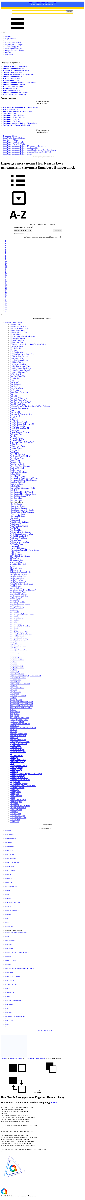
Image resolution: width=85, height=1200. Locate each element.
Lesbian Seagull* (16, 598)
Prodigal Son (14, 716)
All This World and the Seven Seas (22, 354)
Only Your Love (15, 692)
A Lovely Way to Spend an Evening (22, 336)
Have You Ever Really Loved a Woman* (24, 478)
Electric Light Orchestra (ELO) (16, 932)
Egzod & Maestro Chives (14, 1000)
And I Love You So (16, 362)
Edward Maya (10, 940)
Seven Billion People (17, 750)
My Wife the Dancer (17, 668)
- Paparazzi (11, 90)
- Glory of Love (20, 123)
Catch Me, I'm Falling (17, 404)
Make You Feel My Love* (19, 640)
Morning (13, 652)
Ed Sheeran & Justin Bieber (15, 1016)
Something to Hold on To (19, 778)
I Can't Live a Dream (17, 506)
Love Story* (14, 630)
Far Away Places (15, 448)
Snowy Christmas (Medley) (19, 766)
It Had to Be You (16, 568)
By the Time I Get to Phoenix (20, 392)
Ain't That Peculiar (16, 352)
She (11, 754)
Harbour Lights (15, 474)
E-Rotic (8, 922)
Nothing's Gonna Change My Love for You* (25, 676)
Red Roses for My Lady (18, 734)
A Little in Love (15, 334)
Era (6, 918)
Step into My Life (16, 802)
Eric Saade (9, 1012)
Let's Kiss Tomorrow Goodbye (20, 604)
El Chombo (9, 1004)
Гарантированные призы (14, 45)
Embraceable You (16, 434)
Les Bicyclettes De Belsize (19, 596)
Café (11, 394)
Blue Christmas (15, 384)
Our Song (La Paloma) (18, 696)
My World (13, 670)
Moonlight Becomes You (18, 650)
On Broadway (15, 682)
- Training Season (13, 86)
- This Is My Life (13, 142)
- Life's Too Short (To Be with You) (27, 152)
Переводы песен (16, 1058)
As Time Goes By (16, 374)
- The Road (11, 121)
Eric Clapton (9, 854)
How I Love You (16, 500)
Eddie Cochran (10, 960)
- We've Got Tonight (14, 144)
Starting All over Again (18, 800)
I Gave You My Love (17, 516)
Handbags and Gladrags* (18, 472)
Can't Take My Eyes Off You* (20, 402)
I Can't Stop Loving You (18, 508)
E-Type (8, 898)
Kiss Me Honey (15, 586)
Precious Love (15, 712)
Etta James (9, 948)
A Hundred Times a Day (18, 332)
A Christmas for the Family (19, 328)
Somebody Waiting (16, 768)
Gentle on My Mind (17, 468)
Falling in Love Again (17, 446)
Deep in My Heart (16, 416)
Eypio (7, 996)
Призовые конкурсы (13, 43)
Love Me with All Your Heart (20, 626)
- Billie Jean (13, 68)
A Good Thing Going (17, 330)
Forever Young (15, 460)
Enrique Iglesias (10, 838)
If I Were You (14, 558)
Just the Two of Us (16, 580)
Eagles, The (9, 866)
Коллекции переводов (13, 49)
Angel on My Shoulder (18, 364)
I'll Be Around (15, 520)
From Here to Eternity (17, 464)
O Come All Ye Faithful (18, 678)
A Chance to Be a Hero (18, 326)
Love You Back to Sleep (18, 638)
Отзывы (8, 53)
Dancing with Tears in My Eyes (21, 414)
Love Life (13, 622)
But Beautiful (14, 390)
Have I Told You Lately (18, 476)
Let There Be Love (16, 606)
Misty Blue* (14, 648)
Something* (14, 772)
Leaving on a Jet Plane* (18, 592)
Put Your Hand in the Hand (19, 718)
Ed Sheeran (9, 842)
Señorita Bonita (15, 746)
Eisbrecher (9, 926)
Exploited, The (10, 992)
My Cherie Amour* (16, 654)
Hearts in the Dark (16, 484)
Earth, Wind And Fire (12, 910)
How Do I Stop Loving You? (20, 496)
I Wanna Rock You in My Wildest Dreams (24, 550)
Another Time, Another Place (20, 366)
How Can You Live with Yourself (21, 492)
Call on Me (14, 396)
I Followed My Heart (17, 514)
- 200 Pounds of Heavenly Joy (25, 146)
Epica (7, 1024)
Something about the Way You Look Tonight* (26, 774)
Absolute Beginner (16, 346)
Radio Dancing (15, 726)
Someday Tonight (16, 770)
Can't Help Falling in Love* (19, 398)
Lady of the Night (16, 588)
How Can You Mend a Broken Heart (23, 494)
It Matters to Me (15, 570)
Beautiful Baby (15, 378)
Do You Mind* (15, 420)
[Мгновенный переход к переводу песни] (18, 205)
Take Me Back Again (17, 816)
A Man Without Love (17, 340)
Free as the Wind (15, 462)
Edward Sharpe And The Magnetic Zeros (19, 968)
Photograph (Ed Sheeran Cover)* (21, 702)
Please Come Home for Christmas (21, 706)
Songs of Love (15, 782)
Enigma (8, 874)
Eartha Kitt (9, 956)
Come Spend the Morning (19, 408)
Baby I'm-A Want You (17, 376)
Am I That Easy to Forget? (19, 360)
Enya (7, 894)
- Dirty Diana (14, 84)
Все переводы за (43, 157)
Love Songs (14, 628)
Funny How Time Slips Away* (21, 466)
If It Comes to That (16, 560)
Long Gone (14, 610)
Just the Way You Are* (18, 582)
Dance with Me (15, 412)
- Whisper (10, 140)
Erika (7, 936)
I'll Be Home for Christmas (19, 522)
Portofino (13, 710)
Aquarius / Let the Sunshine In (20, 368)
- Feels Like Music (14, 115)
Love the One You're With (19, 632)
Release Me (14, 738)
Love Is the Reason (16, 618)
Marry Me (13, 642)
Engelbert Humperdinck (36, 1058)
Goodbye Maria (15, 470)
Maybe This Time (16, 644)
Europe (7, 890)
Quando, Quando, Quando (19, 720)
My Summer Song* (16, 666)
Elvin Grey (9, 972)
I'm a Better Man (15, 530)
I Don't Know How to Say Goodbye (22, 510)
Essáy (7, 1008)
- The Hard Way (16, 70)
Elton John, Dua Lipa (12, 976)
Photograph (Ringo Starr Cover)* (21, 704)
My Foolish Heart (16, 658)
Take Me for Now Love (18, 818)
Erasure (8, 914)
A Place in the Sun (16, 342)
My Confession (15, 656)
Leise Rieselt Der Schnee (18, 594)
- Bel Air (10, 109)
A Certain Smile (15, 324)
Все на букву (45, 1030)
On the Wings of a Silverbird (20, 684)
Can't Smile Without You (18, 400)
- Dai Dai (15, 66)
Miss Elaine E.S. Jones (18, 646)
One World (13, 686)
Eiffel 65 (8, 906)
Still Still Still (14, 804)
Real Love (13, 732)
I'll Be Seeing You (16, 524)
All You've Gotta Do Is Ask (19, 356)
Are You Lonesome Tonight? (20, 370)
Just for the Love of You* (18, 574)
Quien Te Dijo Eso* (17, 722)
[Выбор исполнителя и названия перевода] (18, 188)
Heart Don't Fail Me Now (19, 482)
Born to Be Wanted (16, 388)
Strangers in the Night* (18, 808)
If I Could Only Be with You (20, 556)
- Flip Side (16, 125)
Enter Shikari (9, 1020)
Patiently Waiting (16, 700)
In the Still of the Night (18, 564)
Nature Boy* (14, 672)
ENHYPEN (9, 980)
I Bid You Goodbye (16, 504)
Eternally (13, 436)
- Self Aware (12, 72)
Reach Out (13, 730)
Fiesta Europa (14, 452)
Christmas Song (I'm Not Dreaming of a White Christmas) (30, 406)
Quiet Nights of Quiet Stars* (20, 724)
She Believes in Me (16, 756)
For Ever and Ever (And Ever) (20, 456)
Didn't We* (14, 418)
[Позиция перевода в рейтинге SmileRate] (39, 1093)
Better (12, 380)
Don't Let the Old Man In (19, 422)
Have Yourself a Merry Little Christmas (23, 480)
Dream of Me (14, 430)
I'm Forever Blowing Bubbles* (20, 532)
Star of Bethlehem (16, 796)
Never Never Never (17, 674)
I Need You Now (16, 546)
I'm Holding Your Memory (19, 538)
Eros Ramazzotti (11, 886)
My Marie (13, 664)
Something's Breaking (17, 776)
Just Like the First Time (18, 576)
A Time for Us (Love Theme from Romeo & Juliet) (27, 344)
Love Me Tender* (16, 624)
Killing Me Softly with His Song (21, 584)
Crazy (12, 410)
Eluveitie (8, 944)
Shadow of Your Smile (18, 752)
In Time (12, 566)
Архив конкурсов (12, 47)
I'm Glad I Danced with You (19, 536)
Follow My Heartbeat (17, 454)
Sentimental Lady (16, 748)
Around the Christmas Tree (19, 372)
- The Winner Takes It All (14, 94)
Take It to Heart (15, 814)
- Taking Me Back (14, 138)
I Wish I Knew (15, 552)
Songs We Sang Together (18, 784)
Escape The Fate (11, 984)
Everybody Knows (16, 438)
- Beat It (12, 76)
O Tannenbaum (15, 680)
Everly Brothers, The (12, 902)
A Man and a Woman (17, 338)
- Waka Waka (18, 74)
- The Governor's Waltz (17, 111)
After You (13, 350)
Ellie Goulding (10, 858)
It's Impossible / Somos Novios (20, 572)
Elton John (9, 850)
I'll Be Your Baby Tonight (19, 526)
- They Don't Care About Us (19, 82)
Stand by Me (14, 794)
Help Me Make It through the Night (22, 488)
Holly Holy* (14, 490)
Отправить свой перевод (14, 51)
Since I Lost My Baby (17, 762)
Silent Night (14, 758)
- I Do (9, 113)
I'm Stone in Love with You (19, 542)
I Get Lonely (14, 518)
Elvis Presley (9, 846)
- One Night (21, 107)
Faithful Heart (14, 444)
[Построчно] (51, 1075)
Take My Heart (15, 820)
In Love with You (16, 562)
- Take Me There (11, 78)
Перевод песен (10, 39)
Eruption (8, 964)
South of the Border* (17, 788)
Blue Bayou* (14, 382)
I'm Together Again (16, 544)
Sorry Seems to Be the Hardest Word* (23, 786)
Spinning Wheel (15, 792)
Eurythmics (9, 878)
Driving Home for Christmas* (20, 432)
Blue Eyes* (14, 386)
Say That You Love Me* (18, 744)
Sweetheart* (14, 812)
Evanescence (9, 834)
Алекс (54, 1102)
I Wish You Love (16, 554)
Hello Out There (15, 486)
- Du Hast (11, 80)
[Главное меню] (17, 31)
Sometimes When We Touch (20, 780)
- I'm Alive (11, 119)
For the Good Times (17, 458)
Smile (12, 764)
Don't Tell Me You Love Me (20, 428)
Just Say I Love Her (17, 578)
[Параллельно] (17, 1075)
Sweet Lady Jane (16, 810)
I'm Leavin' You (15, 540)
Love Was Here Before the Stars (21, 634)
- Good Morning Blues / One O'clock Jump (29, 150)
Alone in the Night (16, 358)
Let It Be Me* (15, 600)
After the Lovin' (15, 348)
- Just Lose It (11, 88)
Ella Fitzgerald (10, 870)
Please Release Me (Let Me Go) (21, 708)
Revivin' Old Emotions (18, 740)
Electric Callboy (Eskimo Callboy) (17, 952)
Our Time (13, 698)
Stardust (12, 798)
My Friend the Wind (17, 660)
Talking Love (14, 822)
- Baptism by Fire (20, 148)
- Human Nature (15, 92)
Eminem (8, 830)
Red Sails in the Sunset (18, 736)
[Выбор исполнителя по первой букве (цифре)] (18, 222)
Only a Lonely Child (17, 688)
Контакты (9, 54)
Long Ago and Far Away (18, 608)
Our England (14, 694)
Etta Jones (8, 988)
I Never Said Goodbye (18, 548)
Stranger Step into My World (20, 806)
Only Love (13, 690)
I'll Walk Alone (15, 528)
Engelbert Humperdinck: (14, 322)
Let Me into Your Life (17, 602)
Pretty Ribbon (14, 714)
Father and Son (15, 450)
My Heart (13, 662)
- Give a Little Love (14, 117)
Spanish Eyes (14, 790)
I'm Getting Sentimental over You (21, 534)
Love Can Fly (14, 612)
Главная (8, 37)
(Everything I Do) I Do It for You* (22, 442)
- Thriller (10, 136)
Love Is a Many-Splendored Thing (22, 614)
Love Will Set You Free (18, 636)
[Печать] (36, 1093)
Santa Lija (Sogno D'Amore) (20, 742)
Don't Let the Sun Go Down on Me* (23, 424)
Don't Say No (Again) (17, 426)
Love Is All (14, 616)
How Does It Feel (16, 498)
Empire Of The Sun (12, 862)
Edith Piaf (8, 882)
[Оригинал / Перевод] (17, 1093)
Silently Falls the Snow (18, 760)
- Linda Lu (18, 154)
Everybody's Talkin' (17, 440)
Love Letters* (14, 620)
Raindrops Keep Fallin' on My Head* (23, 728)
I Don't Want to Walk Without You (22, 512)
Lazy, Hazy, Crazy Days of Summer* (23, 590)
